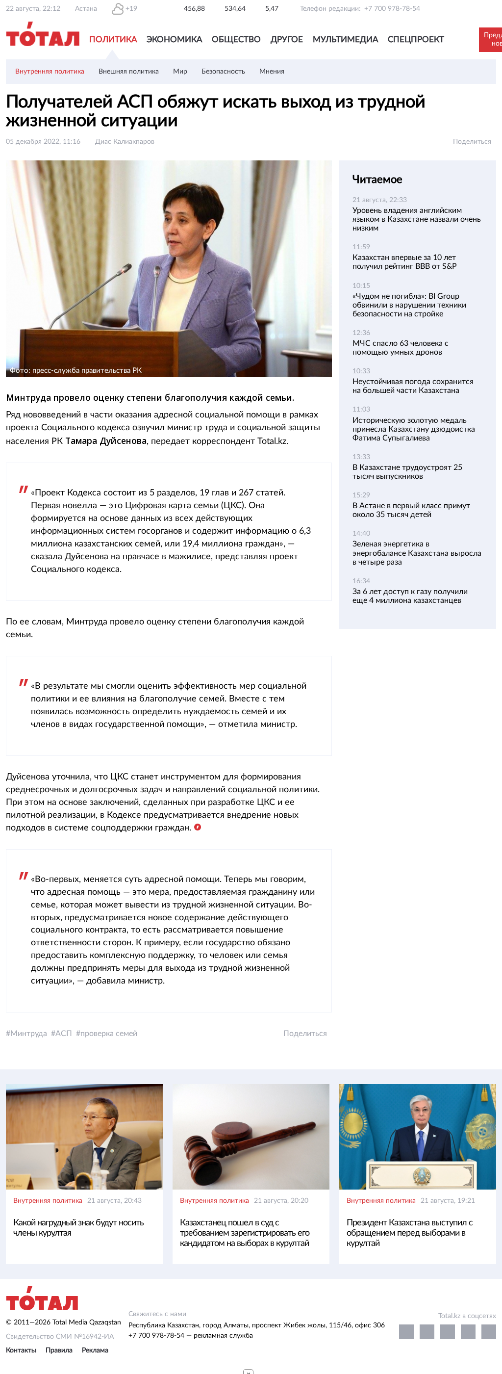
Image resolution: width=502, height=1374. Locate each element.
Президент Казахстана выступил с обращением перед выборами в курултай (410, 1233)
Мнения (271, 71)
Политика (113, 39)
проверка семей (108, 1033)
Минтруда (28, 1033)
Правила (59, 1350)
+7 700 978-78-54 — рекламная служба (190, 1335)
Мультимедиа (345, 39)
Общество (236, 39)
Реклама (95, 1350)
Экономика (174, 39)
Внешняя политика (129, 71)
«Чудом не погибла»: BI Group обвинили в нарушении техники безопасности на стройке (409, 305)
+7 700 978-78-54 (392, 8)
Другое (287, 39)
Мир (180, 71)
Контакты (21, 1350)
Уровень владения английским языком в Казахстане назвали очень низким (416, 219)
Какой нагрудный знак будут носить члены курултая (78, 1228)
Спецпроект (416, 39)
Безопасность (223, 71)
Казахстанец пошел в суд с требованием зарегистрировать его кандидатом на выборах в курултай (244, 1233)
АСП (63, 1033)
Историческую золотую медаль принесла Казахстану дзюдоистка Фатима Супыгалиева (413, 429)
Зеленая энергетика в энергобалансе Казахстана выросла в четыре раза (416, 553)
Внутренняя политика (49, 71)
